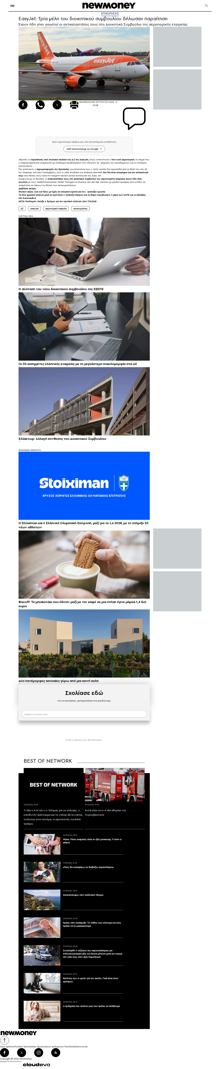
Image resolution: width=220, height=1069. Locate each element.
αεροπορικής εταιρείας (112, 178)
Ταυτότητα (69, 1046)
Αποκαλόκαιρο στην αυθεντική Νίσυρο (83, 894)
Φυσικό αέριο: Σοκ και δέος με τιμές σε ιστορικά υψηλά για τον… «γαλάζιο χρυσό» (62, 191)
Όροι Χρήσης (7, 1046)
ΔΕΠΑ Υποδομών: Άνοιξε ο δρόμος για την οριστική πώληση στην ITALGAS (57, 201)
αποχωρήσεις (80, 208)
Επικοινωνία (81, 1046)
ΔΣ (22, 208)
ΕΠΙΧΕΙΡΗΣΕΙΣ (110, 13)
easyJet (34, 208)
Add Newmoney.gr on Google (82, 149)
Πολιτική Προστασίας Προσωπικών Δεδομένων (39, 1046)
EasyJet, (84, 159)
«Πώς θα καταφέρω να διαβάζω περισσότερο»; (88, 867)
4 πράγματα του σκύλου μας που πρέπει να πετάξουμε (91, 1006)
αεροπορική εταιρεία (56, 208)
